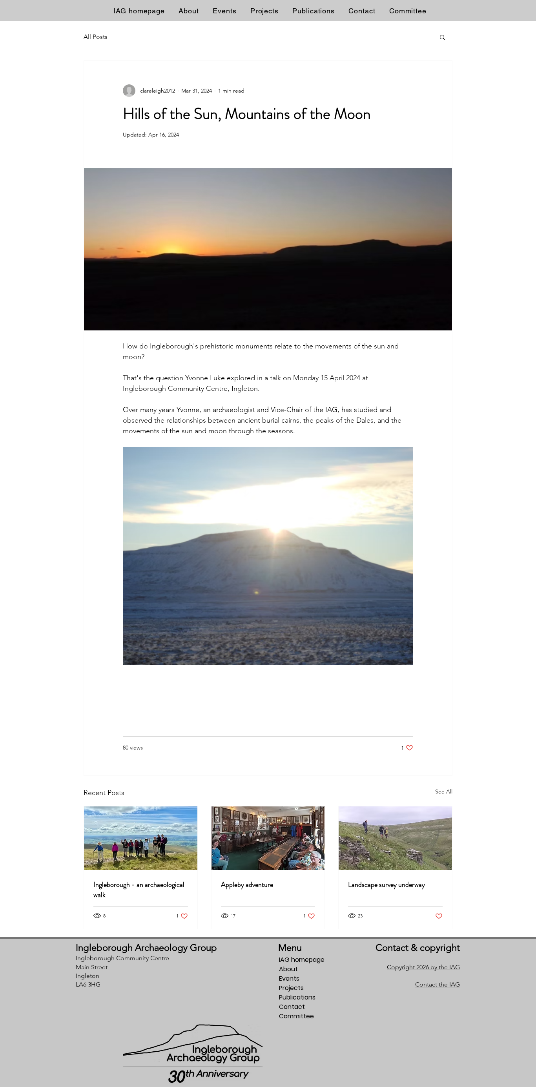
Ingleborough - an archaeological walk (138, 889)
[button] (442, 37)
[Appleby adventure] (268, 838)
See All (443, 791)
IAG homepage (302, 959)
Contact (292, 1006)
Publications (297, 997)
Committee (296, 1016)
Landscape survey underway (386, 884)
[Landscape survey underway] (395, 838)
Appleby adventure (247, 884)
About (288, 969)
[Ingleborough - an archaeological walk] (140, 838)
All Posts (96, 36)
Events (289, 978)
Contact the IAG (437, 984)
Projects (291, 987)
